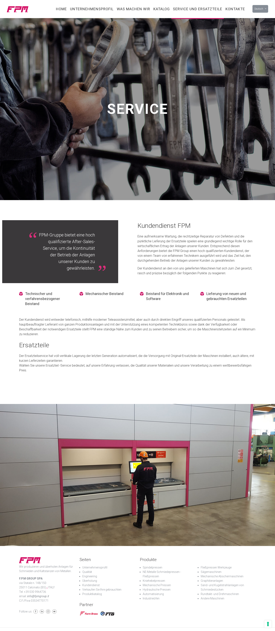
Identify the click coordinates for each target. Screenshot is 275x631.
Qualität (87, 571)
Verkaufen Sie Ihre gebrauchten (101, 589)
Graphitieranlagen (212, 580)
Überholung (89, 580)
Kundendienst (91, 585)
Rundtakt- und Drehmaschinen (220, 594)
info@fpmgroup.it (38, 596)
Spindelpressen (152, 567)
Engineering (89, 576)
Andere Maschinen (212, 598)
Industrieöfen (151, 598)
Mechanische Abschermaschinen (222, 576)
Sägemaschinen (211, 571)
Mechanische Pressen (157, 585)
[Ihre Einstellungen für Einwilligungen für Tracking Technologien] (268, 624)
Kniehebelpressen (154, 580)
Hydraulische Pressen (157, 589)
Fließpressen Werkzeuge (216, 567)
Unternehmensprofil (94, 567)
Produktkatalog (92, 594)
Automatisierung (153, 594)
